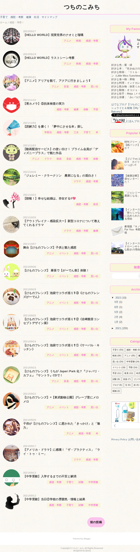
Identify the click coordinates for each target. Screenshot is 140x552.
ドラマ (48, 159)
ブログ (116, 385)
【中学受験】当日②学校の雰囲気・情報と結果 (54, 499)
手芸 (115, 373)
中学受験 (93, 482)
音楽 (66, 86)
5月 (116, 312)
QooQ (88, 550)
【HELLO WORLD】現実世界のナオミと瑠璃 (53, 35)
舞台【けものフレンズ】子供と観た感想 (49, 247)
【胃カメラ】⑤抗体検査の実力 (44, 103)
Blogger (87, 539)
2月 (116, 316)
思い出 (94, 86)
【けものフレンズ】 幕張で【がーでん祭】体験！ (56, 270)
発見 (95, 204)
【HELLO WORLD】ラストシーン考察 (49, 57)
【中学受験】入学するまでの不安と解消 (49, 476)
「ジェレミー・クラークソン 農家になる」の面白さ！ (60, 175)
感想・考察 (17, 17)
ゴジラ (137, 379)
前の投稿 (96, 522)
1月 (116, 321)
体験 (85, 109)
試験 (81, 482)
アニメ (67, 40)
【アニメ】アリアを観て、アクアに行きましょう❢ (57, 80)
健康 (28, 17)
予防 (95, 109)
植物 (115, 391)
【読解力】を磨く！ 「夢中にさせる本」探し (53, 126)
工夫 (76, 132)
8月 (116, 307)
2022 (118, 297)
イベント (64, 253)
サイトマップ (49, 17)
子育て (4, 17)
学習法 (48, 132)
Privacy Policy (119, 439)
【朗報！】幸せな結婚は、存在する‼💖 (49, 198)
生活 (36, 17)
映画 (78, 40)
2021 (118, 328)
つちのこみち (82, 7)
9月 (116, 301)
